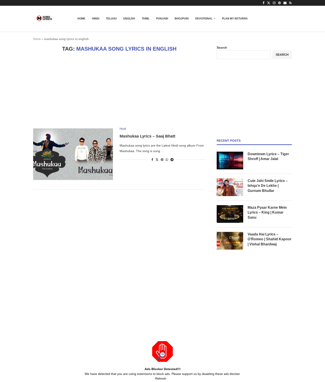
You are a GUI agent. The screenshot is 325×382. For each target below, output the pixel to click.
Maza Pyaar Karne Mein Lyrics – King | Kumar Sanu (267, 212)
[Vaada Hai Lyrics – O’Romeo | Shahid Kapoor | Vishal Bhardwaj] (230, 241)
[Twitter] (268, 3)
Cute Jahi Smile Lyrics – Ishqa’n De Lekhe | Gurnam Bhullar (268, 186)
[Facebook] (263, 3)
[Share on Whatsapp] (167, 159)
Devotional (203, 18)
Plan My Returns (235, 18)
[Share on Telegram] (172, 159)
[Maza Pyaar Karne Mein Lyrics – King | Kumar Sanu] (230, 214)
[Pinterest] (279, 3)
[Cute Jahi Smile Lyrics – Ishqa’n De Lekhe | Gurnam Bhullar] (230, 187)
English (129, 18)
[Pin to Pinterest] (162, 159)
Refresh (160, 378)
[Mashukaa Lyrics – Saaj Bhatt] (73, 153)
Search (222, 47)
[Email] (285, 3)
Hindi (95, 18)
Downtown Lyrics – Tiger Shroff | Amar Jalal (268, 156)
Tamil (145, 18)
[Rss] (290, 3)
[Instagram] (274, 3)
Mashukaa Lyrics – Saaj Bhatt (147, 136)
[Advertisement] (119, 89)
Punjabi (162, 18)
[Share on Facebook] (152, 159)
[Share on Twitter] (157, 159)
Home (81, 18)
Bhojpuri (182, 18)
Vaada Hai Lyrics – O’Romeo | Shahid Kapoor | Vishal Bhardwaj (269, 239)
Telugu (111, 18)
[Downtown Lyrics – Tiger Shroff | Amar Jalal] (230, 160)
